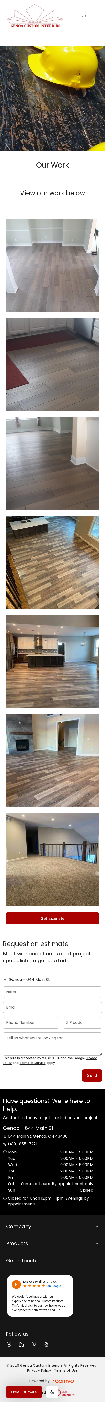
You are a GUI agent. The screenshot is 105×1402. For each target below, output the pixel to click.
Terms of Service (33, 1063)
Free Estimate (24, 1392)
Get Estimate (52, 918)
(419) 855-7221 (22, 1144)
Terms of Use (66, 1370)
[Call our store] (52, 1392)
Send (92, 1075)
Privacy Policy (39, 1370)
